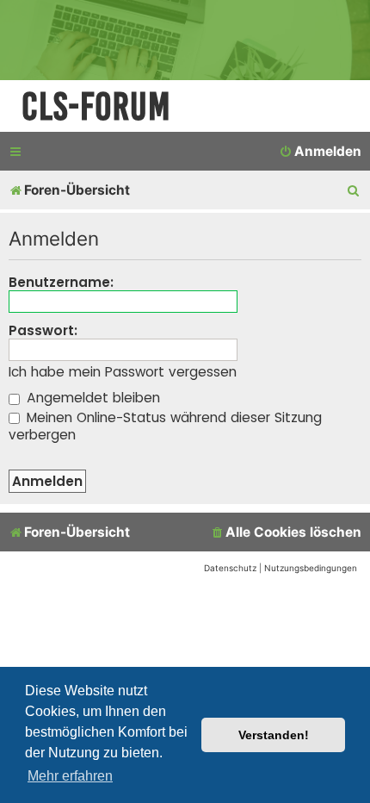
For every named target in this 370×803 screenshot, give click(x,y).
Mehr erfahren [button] (70, 776)
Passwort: (43, 330)
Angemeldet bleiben (91, 398)
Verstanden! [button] (273, 735)
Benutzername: (61, 282)
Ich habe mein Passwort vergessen (123, 372)
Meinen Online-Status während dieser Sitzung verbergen (165, 426)
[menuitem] (320, 151)
